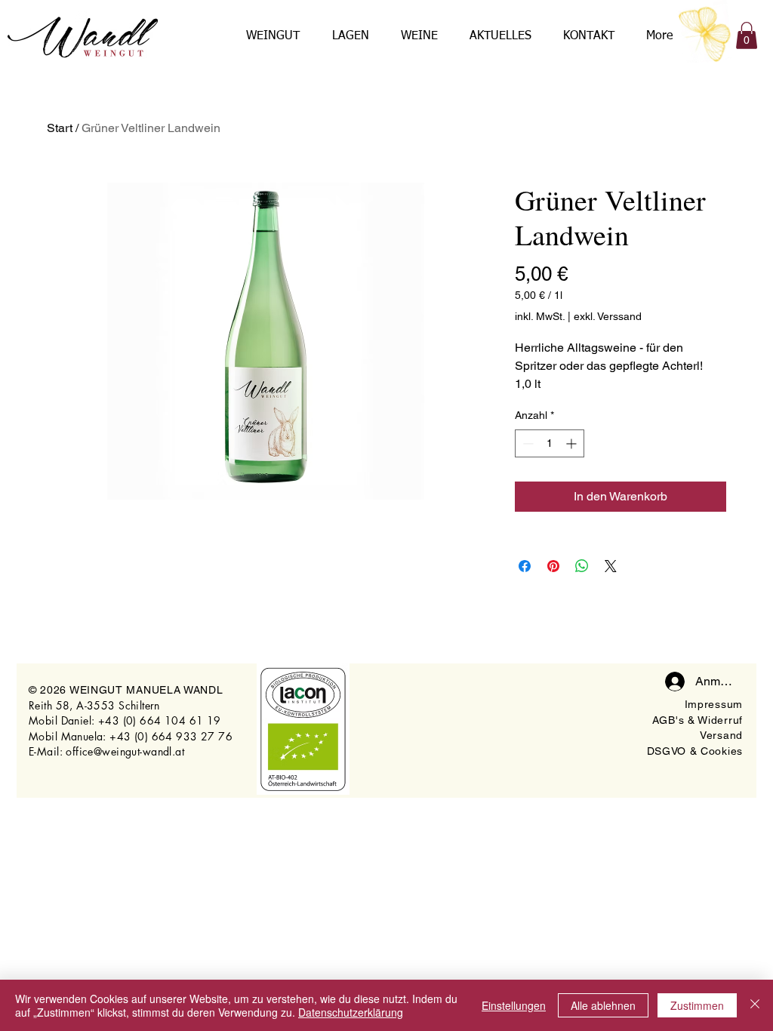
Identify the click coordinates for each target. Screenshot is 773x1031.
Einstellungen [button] (514, 1005)
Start (59, 128)
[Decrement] (526, 443)
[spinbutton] (549, 443)
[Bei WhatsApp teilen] (582, 566)
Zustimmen (697, 1005)
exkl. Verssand (608, 316)
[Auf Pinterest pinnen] (553, 566)
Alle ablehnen (603, 1005)
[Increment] (572, 443)
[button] (746, 35)
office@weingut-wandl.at (125, 751)
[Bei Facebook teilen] (525, 566)
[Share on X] (611, 566)
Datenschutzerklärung (350, 1012)
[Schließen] (755, 1005)
